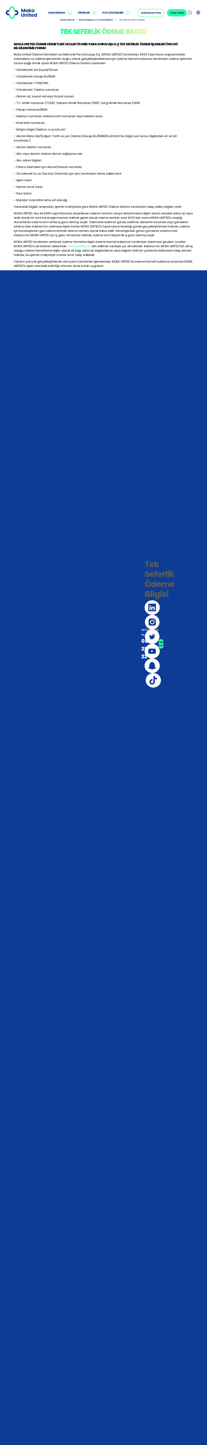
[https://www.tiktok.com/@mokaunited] (153, 680)
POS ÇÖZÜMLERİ (112, 13)
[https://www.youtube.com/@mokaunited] (152, 651)
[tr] (21, 12)
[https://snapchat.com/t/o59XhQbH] (152, 665)
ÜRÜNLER (84, 13)
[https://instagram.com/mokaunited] (152, 622)
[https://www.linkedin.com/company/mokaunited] (152, 607)
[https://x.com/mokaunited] (152, 636)
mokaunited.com (79, 246)
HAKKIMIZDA (56, 13)
